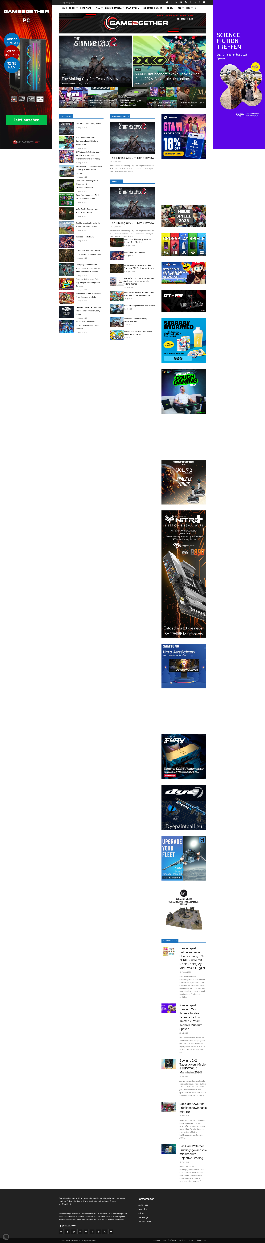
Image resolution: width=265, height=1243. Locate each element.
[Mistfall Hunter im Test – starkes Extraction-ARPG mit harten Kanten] (66, 255)
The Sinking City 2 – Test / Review (88, 124)
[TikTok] (190, 2)
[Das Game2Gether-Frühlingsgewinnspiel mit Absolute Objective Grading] (168, 1149)
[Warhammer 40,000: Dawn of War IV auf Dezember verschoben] (66, 298)
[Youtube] (204, 2)
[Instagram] (177, 2)
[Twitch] (195, 2)
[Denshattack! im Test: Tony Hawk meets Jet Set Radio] (117, 335)
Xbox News (65, 116)
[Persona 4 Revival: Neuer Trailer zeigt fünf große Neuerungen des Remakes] (66, 284)
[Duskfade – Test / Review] (66, 241)
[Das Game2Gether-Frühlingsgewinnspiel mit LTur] (168, 1107)
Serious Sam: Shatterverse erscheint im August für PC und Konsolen (87, 325)
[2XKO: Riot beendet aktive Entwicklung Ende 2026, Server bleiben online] (169, 61)
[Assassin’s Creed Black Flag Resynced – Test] (117, 322)
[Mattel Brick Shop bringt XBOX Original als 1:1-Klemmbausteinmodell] (132, 97)
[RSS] (186, 2)
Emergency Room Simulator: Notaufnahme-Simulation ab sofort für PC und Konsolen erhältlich (89, 268)
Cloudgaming (154, 100)
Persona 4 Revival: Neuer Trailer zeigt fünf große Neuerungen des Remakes (88, 282)
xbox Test (117, 181)
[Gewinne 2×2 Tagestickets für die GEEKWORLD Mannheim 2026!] (168, 1064)
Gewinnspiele (170, 941)
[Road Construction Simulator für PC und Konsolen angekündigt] (66, 227)
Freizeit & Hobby (125, 97)
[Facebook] (172, 2)
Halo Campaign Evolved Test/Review (139, 306)
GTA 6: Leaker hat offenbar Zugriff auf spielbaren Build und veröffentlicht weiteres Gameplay (88, 155)
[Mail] (181, 2)
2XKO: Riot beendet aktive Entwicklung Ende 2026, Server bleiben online (87, 141)
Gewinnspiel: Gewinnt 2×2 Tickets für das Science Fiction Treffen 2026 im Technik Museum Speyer (190, 1017)
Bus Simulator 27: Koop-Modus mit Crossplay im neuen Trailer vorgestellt (89, 169)
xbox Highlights (120, 116)
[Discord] (167, 2)
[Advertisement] (183, 182)
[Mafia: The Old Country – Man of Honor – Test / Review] (191, 97)
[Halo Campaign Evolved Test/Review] (117, 309)
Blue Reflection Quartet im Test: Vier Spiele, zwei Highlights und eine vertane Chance (139, 281)
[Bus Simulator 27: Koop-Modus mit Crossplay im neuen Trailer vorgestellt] (103, 97)
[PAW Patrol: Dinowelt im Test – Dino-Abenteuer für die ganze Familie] (117, 296)
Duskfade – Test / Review (85, 237)
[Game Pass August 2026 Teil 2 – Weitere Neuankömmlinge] (162, 97)
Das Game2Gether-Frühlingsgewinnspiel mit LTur (193, 1107)
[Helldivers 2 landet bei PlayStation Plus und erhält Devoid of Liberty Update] (66, 312)
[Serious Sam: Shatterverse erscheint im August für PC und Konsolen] (66, 326)
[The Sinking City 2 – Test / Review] (95, 61)
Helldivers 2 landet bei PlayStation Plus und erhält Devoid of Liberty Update (88, 310)
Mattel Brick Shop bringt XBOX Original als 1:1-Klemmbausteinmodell (87, 184)
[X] (200, 2)
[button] (6, 1237)
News (64, 74)
